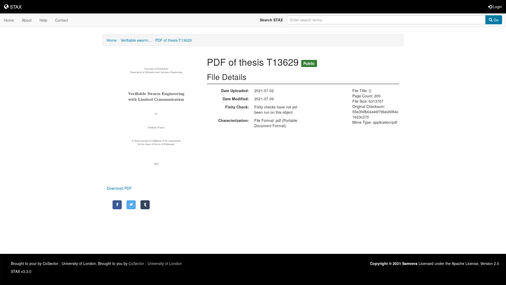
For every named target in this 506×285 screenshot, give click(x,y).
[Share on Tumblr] (145, 204)
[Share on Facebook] (117, 204)
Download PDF (119, 188)
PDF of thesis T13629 (173, 40)
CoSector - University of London (155, 263)
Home (9, 20)
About (27, 20)
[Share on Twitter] (131, 204)
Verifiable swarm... (136, 40)
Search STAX (271, 19)
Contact (61, 20)
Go (496, 19)
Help (43, 20)
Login (497, 6)
